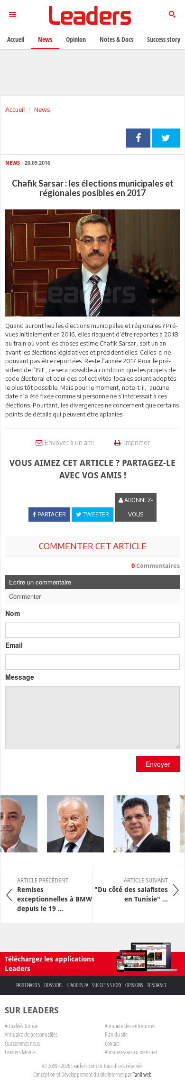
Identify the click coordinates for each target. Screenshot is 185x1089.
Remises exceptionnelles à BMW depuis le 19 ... (54, 894)
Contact (112, 1043)
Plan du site (116, 1034)
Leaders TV (77, 985)
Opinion (76, 39)
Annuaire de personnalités (31, 1034)
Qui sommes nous (22, 1043)
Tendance (157, 985)
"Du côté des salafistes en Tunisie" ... (131, 890)
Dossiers (53, 985)
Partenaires (28, 985)
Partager (138, 138)
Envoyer (158, 764)
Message (19, 677)
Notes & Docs (116, 39)
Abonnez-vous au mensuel (131, 1052)
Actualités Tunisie (21, 1025)
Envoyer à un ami (69, 442)
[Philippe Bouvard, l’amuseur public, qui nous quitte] (71, 823)
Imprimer (136, 442)
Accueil (15, 109)
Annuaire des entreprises (130, 1025)
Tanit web (142, 1074)
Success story (106, 985)
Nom (12, 613)
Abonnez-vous (138, 507)
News (42, 109)
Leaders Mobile (20, 1052)
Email (14, 645)
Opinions (134, 985)
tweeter (166, 138)
